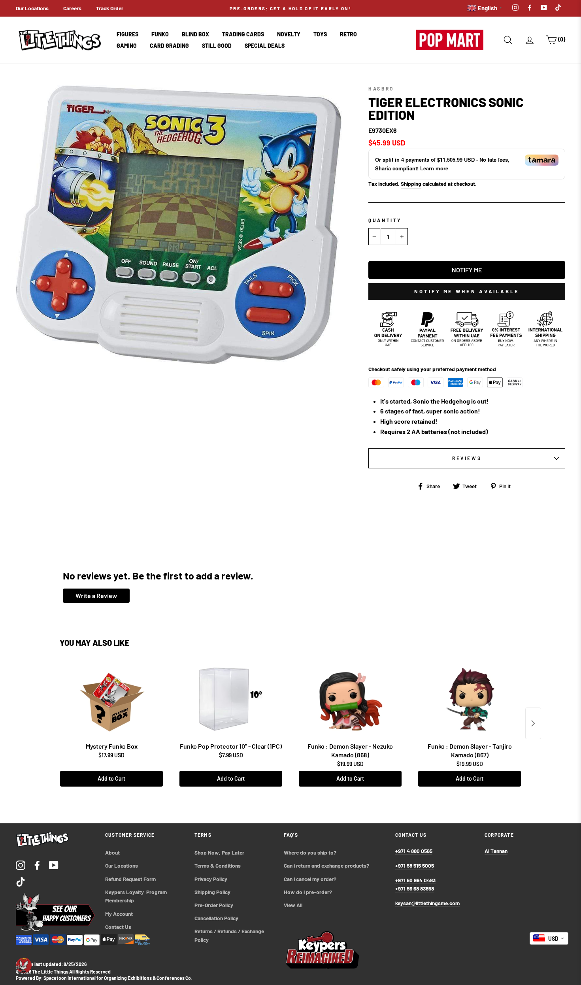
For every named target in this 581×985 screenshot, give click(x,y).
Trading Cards (243, 34)
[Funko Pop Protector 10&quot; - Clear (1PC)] (230, 699)
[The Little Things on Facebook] (37, 864)
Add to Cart (111, 778)
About (112, 852)
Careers (72, 8)
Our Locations (32, 8)
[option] (290, 8)
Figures (127, 34)
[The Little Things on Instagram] (20, 864)
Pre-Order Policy (214, 905)
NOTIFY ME (467, 270)
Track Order (109, 8)
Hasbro (381, 88)
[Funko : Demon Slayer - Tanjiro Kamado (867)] (469, 699)
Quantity (385, 220)
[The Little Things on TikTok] (20, 881)
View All (293, 905)
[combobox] (549, 938)
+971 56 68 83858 (414, 888)
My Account (119, 913)
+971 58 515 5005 (414, 865)
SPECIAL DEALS (265, 45)
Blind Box (195, 34)
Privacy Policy (210, 879)
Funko (160, 34)
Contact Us (118, 926)
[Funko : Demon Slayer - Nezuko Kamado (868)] (350, 699)
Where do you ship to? (310, 852)
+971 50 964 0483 (415, 880)
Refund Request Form (130, 879)
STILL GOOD (217, 45)
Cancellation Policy (216, 918)
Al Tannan (496, 850)
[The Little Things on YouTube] (53, 864)
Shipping (411, 183)
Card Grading (169, 45)
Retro (348, 34)
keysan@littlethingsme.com (427, 903)
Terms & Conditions (217, 865)
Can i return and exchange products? (326, 865)
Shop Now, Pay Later (219, 852)
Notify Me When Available (466, 291)
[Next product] (533, 723)
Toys (320, 34)
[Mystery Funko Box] (111, 699)
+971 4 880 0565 (413, 850)
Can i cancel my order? (310, 879)
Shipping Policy (212, 892)
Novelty (288, 34)
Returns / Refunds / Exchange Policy (229, 935)
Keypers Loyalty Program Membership (136, 896)
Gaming (127, 45)
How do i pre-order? (308, 892)
